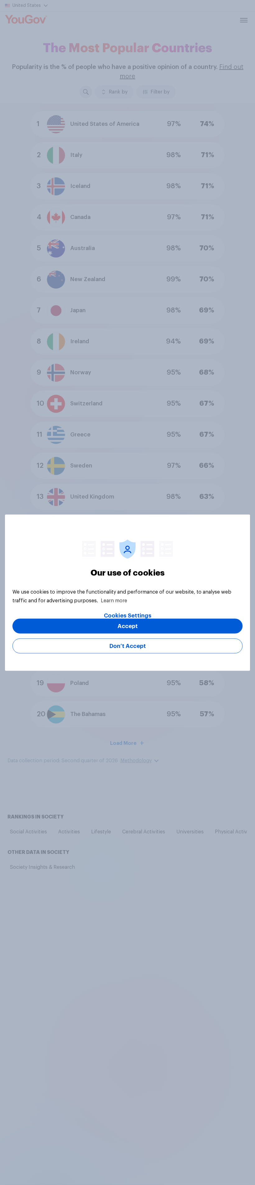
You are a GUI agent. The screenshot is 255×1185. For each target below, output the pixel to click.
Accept (128, 626)
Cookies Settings (127, 615)
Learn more (114, 600)
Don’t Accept (127, 646)
